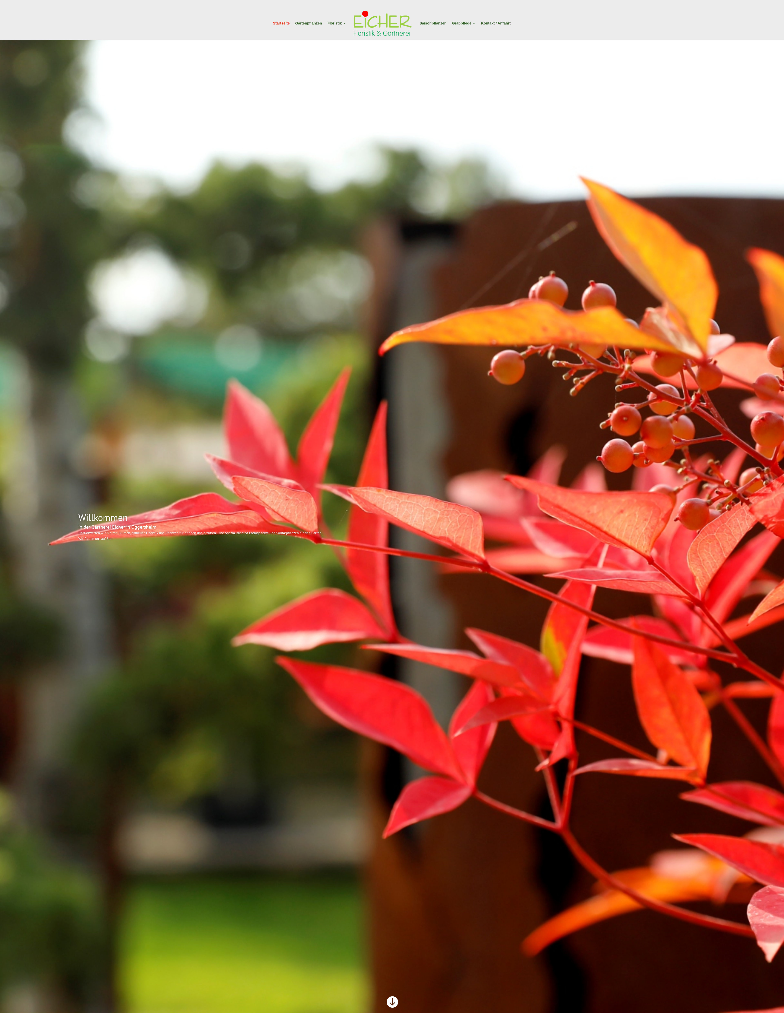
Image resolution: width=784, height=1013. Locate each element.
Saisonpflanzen (433, 23)
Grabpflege (461, 23)
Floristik (334, 23)
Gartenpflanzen (308, 23)
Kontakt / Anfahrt (496, 23)
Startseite (281, 23)
